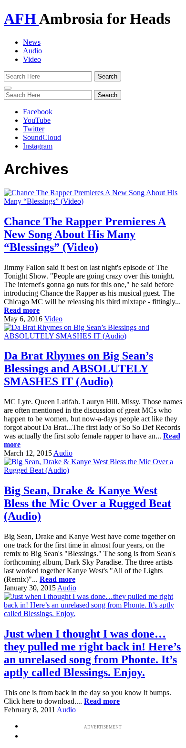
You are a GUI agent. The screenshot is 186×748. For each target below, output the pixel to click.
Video (32, 59)
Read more (22, 310)
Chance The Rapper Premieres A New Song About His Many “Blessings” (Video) (85, 234)
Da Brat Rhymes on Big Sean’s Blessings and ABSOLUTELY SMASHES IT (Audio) (78, 368)
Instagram (37, 146)
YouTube (37, 120)
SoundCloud (42, 137)
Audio (32, 51)
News (32, 42)
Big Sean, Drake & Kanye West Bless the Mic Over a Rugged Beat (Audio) (87, 503)
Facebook (37, 112)
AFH (21, 18)
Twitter (33, 129)
